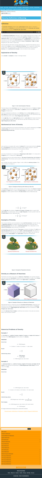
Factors (31, 7)
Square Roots (9, 9)
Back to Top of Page (21, 470)
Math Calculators (17, 9)
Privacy (24, 472)
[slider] (39, 32)
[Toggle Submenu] (40, 440)
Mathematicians (12, 7)
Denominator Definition (11, 411)
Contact (17, 472)
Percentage (36, 7)
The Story (6, 7)
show (9, 13)
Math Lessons (26, 7)
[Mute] (36, 32)
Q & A (24, 9)
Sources (32, 472)
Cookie (20, 472)
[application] (21, 32)
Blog (27, 9)
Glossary (19, 7)
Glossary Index (23, 411)
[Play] (2, 32)
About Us (13, 472)
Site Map (28, 472)
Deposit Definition (33, 411)
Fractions (3, 9)
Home (1, 7)
